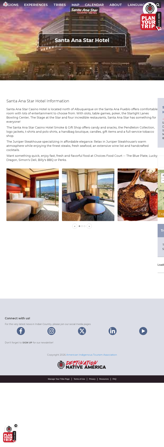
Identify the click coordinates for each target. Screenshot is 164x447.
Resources (104, 379)
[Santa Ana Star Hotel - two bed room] (32, 194)
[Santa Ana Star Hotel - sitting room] (88, 194)
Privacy (92, 379)
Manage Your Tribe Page (59, 379)
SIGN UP (27, 342)
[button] (10, 5)
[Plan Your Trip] (9, 434)
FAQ (114, 379)
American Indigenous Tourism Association (91, 354)
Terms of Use (79, 379)
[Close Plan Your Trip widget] (16, 425)
